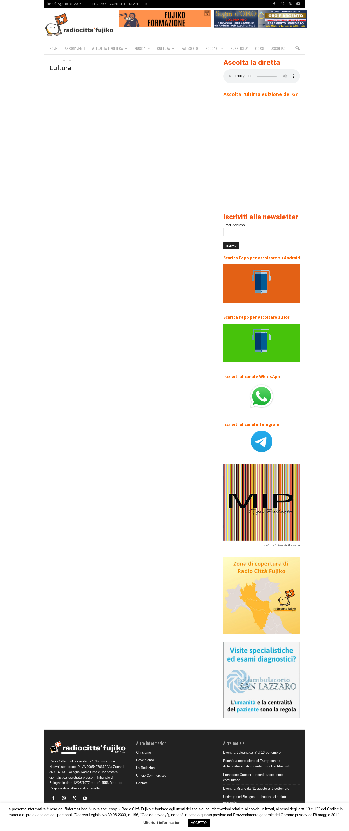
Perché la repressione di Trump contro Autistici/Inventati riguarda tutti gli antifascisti (256, 763)
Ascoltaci (278, 48)
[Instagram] (282, 4)
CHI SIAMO (98, 4)
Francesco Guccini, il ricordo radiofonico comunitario (253, 777)
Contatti (142, 783)
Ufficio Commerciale (151, 775)
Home (53, 60)
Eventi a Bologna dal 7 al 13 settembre (252, 752)
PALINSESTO (190, 48)
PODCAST (212, 48)
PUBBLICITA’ (239, 48)
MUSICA (140, 48)
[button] (297, 48)
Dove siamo (145, 760)
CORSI (259, 48)
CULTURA (163, 48)
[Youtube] (298, 4)
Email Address (234, 225)
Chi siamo (143, 752)
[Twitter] (290, 4)
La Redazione (146, 768)
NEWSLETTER (138, 4)
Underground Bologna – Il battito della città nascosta (254, 799)
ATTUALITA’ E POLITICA (107, 48)
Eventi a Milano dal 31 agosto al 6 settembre (256, 788)
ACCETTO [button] (199, 823)
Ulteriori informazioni (162, 822)
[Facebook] (274, 4)
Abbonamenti (75, 48)
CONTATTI (117, 4)
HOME (53, 48)
